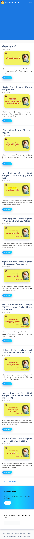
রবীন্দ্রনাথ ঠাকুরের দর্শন (9, 46)
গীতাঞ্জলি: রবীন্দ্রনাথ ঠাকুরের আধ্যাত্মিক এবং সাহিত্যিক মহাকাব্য (17, 88)
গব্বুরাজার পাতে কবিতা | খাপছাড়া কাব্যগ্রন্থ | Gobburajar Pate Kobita (17, 262)
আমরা (4, 533)
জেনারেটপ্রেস (27, 536)
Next (14, 481)
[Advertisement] (17, 23)
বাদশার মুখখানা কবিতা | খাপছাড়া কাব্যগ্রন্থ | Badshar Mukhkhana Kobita (17, 351)
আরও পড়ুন (8, 503)
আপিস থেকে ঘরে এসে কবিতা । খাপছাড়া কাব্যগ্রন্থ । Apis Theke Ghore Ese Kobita (17, 307)
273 (9, 481)
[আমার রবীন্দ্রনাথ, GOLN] (2, 2)
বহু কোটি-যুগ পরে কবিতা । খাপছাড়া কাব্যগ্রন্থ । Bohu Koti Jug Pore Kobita (17, 175)
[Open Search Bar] (25, 2)
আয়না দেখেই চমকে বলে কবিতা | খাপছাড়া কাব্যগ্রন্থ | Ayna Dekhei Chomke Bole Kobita (17, 395)
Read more (7, 77)
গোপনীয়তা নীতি (23, 533)
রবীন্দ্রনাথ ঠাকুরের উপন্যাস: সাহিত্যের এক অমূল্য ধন (17, 131)
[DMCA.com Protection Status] (12, 524)
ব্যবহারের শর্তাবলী (10, 533)
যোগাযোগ (29, 533)
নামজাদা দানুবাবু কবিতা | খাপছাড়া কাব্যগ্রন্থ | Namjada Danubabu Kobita (17, 219)
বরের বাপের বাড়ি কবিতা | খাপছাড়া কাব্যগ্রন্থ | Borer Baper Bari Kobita (17, 439)
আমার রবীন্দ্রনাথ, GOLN (12, 3)
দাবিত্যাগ (17, 533)
